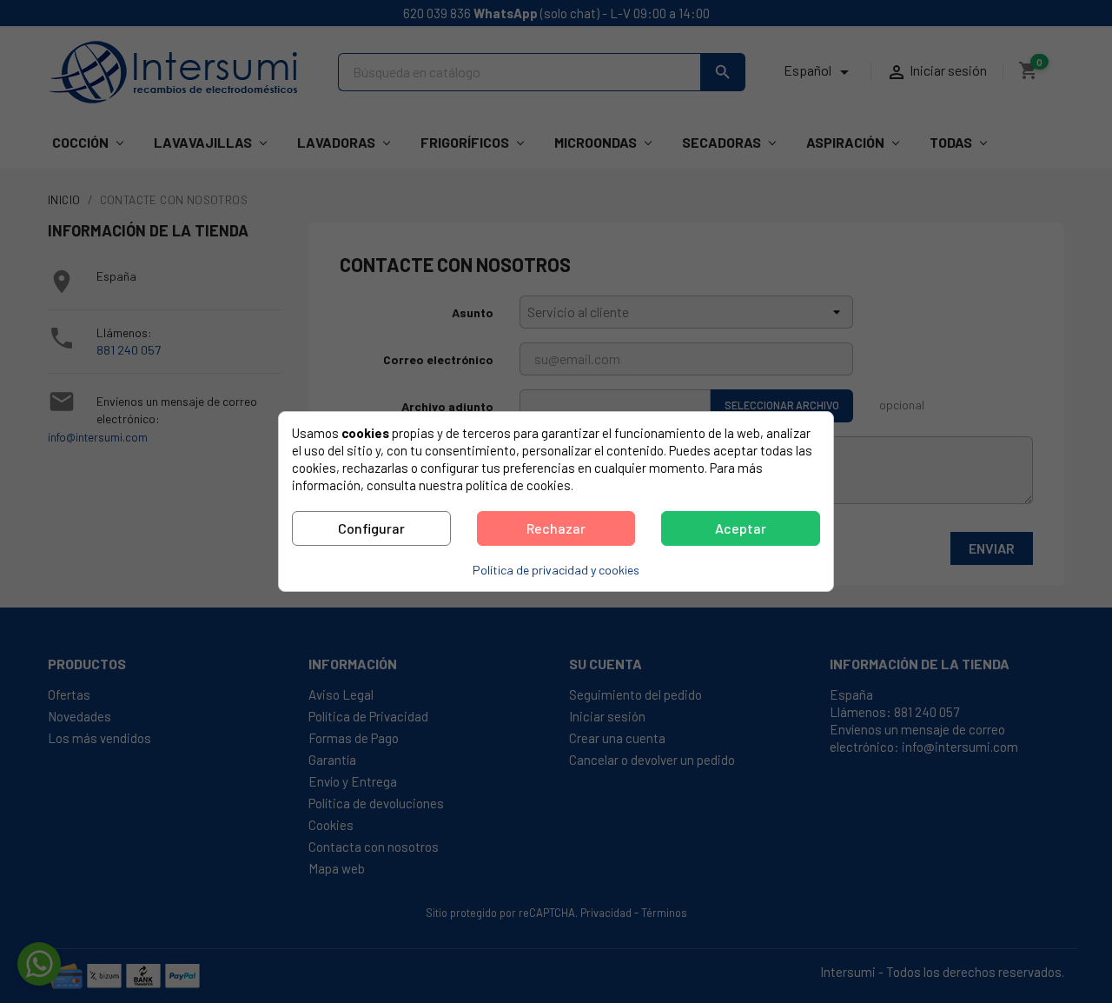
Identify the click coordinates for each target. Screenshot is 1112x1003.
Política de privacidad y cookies (556, 569)
